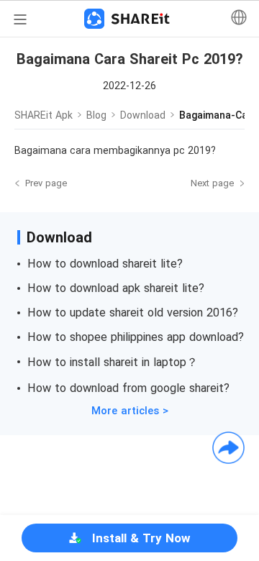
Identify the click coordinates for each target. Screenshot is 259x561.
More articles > (129, 410)
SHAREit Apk (43, 115)
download (142, 115)
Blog (96, 115)
